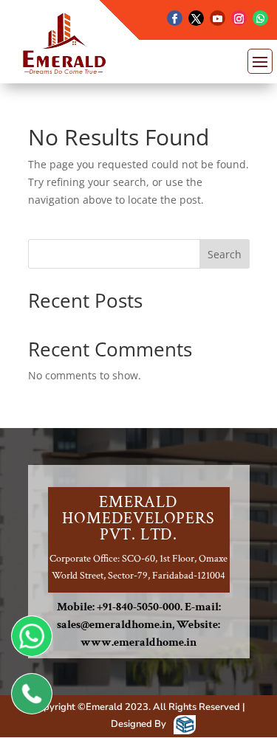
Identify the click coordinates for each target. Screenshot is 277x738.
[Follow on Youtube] (217, 18)
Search (225, 254)
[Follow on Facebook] (174, 18)
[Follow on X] (196, 18)
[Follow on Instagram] (239, 18)
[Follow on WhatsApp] (260, 18)
